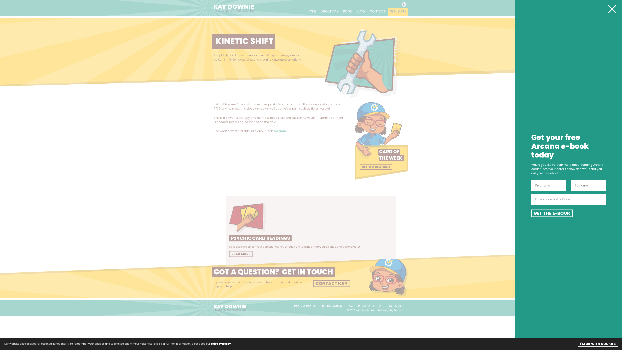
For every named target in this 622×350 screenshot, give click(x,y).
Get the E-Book (552, 213)
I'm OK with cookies (598, 344)
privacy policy (221, 344)
